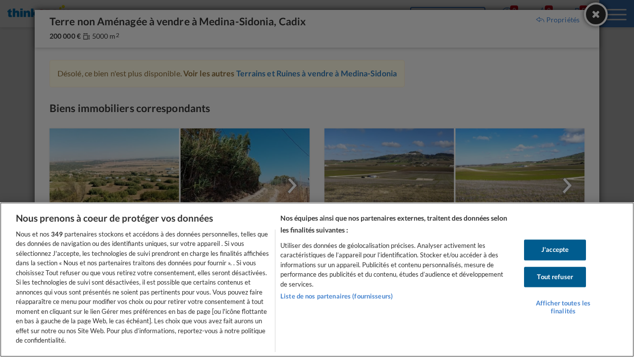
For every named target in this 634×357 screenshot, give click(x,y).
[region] (317, 279)
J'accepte (555, 249)
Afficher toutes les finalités (563, 307)
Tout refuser (555, 277)
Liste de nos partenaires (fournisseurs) (336, 296)
